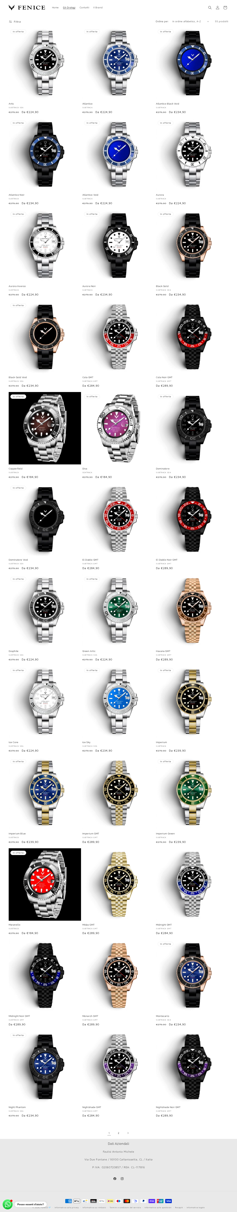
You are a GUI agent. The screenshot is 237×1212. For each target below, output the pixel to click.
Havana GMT (163, 651)
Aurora (160, 195)
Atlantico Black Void (167, 103)
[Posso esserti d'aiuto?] (7, 1204)
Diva (84, 468)
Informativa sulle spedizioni (158, 1207)
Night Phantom (17, 1107)
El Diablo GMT (90, 560)
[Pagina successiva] (128, 1133)
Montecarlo (162, 1016)
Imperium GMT (90, 833)
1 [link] (109, 1133)
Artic (11, 103)
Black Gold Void (18, 377)
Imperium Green (165, 833)
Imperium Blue (17, 833)
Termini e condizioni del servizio (125, 1207)
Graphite (14, 651)
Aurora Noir (89, 286)
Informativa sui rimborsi (94, 1207)
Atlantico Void (90, 195)
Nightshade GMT (91, 1107)
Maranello (14, 924)
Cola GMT (88, 377)
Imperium (161, 742)
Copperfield (16, 468)
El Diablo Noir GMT (167, 560)
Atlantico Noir (16, 195)
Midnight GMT (164, 924)
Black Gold (162, 286)
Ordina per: (162, 21)
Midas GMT (88, 924)
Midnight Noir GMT (19, 1016)
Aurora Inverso (17, 286)
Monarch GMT (90, 1016)
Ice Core (13, 742)
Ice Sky (86, 742)
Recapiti (179, 1207)
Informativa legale (196, 1207)
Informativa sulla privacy (67, 1207)
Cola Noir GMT (164, 377)
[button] (210, 7)
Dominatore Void (18, 560)
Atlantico (87, 103)
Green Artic (89, 651)
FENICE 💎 (46, 1207)
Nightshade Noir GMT (168, 1107)
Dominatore (163, 468)
